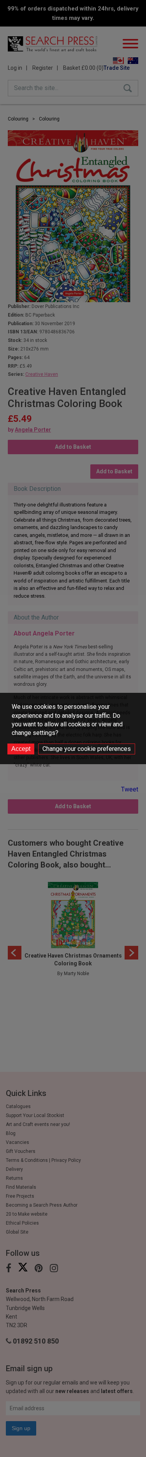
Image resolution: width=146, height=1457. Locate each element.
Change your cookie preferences (86, 748)
